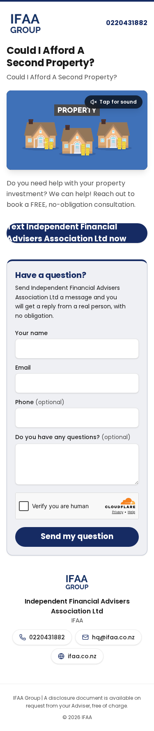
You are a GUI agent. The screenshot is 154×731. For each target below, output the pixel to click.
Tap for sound (118, 101)
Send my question (77, 536)
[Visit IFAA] (25, 23)
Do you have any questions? (73, 437)
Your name (31, 333)
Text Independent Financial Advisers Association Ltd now (66, 233)
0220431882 (126, 23)
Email (23, 367)
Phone (39, 402)
